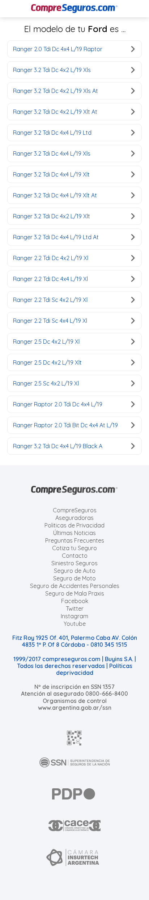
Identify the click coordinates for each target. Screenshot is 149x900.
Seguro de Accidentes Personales (74, 586)
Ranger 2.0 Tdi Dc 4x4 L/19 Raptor (57, 49)
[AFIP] (74, 738)
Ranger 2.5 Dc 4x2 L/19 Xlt (47, 362)
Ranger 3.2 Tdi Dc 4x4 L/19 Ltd (52, 132)
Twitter (75, 608)
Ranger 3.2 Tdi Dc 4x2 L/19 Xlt (51, 216)
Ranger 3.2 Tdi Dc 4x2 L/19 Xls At (55, 90)
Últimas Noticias (74, 533)
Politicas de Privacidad (74, 525)
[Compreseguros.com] (74, 8)
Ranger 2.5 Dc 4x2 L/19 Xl (46, 341)
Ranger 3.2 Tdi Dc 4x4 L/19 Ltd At (56, 237)
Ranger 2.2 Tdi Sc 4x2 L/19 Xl (50, 299)
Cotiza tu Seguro (74, 548)
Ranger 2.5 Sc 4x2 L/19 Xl (46, 383)
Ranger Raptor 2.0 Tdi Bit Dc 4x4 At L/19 (65, 425)
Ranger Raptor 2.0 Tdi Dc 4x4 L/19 (57, 404)
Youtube (75, 624)
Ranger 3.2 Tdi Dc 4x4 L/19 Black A (57, 446)
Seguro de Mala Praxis (74, 593)
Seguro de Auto (74, 571)
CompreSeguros (75, 510)
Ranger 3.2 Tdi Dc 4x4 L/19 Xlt (51, 174)
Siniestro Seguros (74, 563)
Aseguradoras (74, 518)
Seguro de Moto (74, 578)
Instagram (74, 616)
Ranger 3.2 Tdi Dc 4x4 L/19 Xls (51, 153)
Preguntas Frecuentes (74, 540)
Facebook (74, 601)
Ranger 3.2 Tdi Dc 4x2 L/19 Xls (52, 69)
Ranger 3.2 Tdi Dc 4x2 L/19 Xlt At (55, 111)
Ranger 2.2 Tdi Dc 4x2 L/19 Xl (50, 258)
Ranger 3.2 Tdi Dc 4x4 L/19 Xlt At (55, 195)
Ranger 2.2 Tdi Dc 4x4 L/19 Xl (50, 278)
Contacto (75, 555)
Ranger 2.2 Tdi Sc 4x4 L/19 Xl (50, 320)
